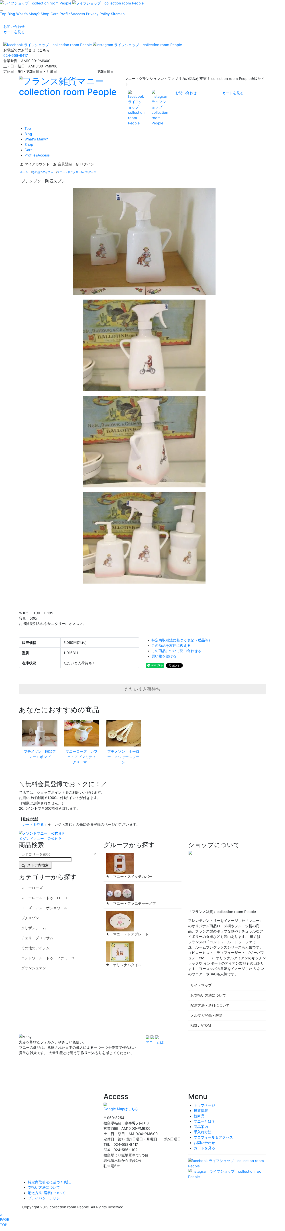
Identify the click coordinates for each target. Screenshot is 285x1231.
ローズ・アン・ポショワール (44, 908)
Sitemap (118, 14)
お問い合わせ (14, 26)
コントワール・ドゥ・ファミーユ (48, 958)
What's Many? (28, 14)
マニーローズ (32, 888)
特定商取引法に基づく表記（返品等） (181, 640)
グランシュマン (33, 968)
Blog (11, 14)
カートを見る (14, 32)
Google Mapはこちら (121, 1109)
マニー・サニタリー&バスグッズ (76, 172)
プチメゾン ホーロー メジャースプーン (123, 756)
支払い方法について (44, 1187)
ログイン (87, 164)
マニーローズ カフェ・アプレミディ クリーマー (82, 756)
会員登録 (65, 164)
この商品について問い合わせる (176, 651)
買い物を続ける (163, 656)
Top (3, 14)
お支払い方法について (208, 995)
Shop (45, 14)
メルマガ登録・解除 (206, 1015)
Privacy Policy (98, 14)
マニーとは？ (204, 1121)
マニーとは (155, 1042)
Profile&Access (72, 14)
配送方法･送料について (46, 1192)
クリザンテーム (33, 928)
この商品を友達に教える (171, 645)
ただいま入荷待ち (142, 689)
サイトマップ (201, 985)
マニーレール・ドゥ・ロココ (44, 898)
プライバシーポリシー (45, 1198)
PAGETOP (4, 1222)
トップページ (204, 1105)
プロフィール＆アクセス (213, 1137)
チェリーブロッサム (37, 938)
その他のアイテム (42, 172)
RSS (193, 1025)
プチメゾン (30, 918)
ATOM (206, 1025)
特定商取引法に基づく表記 (49, 1182)
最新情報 (201, 1110)
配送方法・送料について (210, 1005)
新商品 (199, 1116)
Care (55, 14)
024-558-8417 (15, 55)
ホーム (24, 172)
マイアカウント (37, 164)
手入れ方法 (203, 1132)
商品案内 (201, 1126)
